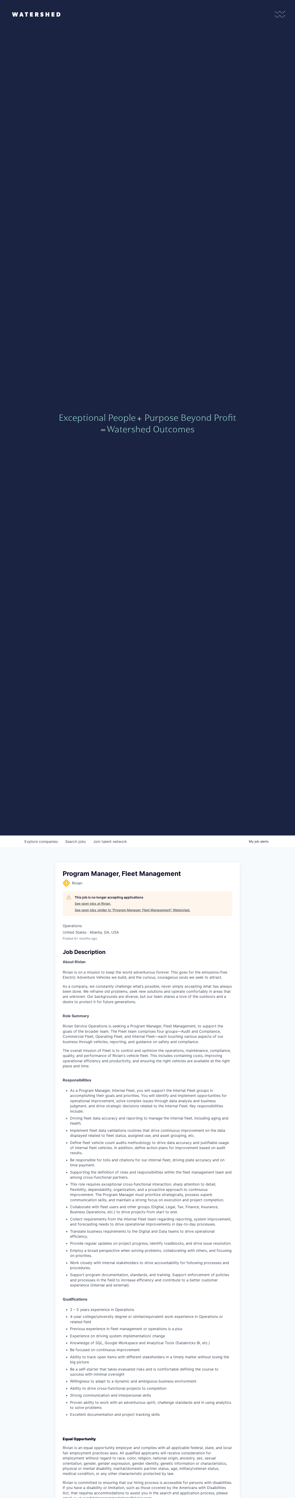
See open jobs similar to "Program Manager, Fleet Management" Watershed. (132, 910)
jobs (75, 841)
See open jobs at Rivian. (93, 903)
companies (41, 841)
